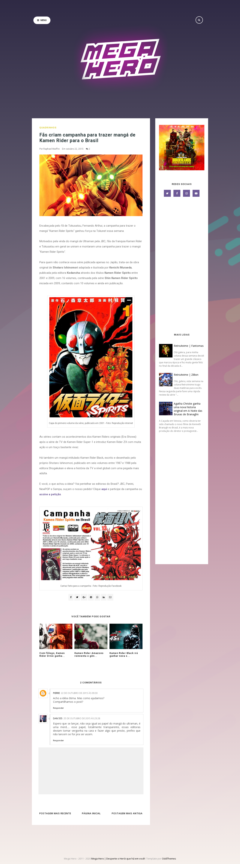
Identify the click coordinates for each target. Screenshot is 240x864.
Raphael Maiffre (51, 149)
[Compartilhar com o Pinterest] (110, 597)
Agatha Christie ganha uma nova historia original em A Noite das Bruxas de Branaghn (188, 409)
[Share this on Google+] (84, 597)
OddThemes (169, 858)
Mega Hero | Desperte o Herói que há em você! (118, 858)
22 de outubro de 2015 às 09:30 (79, 693)
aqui (104, 489)
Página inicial (91, 813)
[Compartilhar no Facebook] (71, 597)
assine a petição (50, 494)
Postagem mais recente (55, 813)
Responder (58, 708)
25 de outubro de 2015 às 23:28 (82, 718)
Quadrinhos (47, 127)
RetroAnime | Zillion (186, 374)
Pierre (56, 693)
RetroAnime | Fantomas (189, 346)
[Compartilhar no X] (77, 597)
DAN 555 (57, 718)
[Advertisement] (181, 265)
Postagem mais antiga (127, 813)
